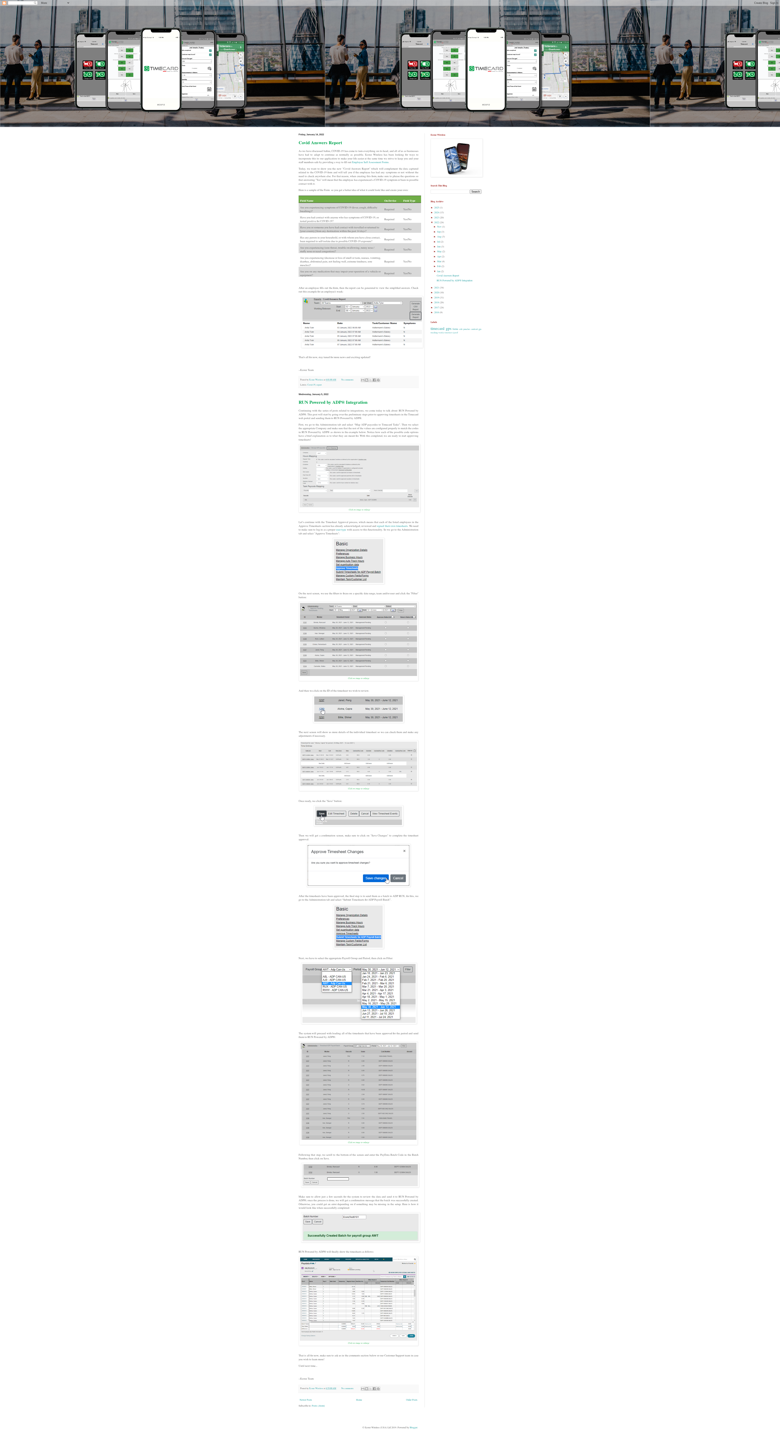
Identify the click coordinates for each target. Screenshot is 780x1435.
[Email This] (363, 380)
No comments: (347, 379)
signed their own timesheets (392, 526)
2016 (437, 312)
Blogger (413, 1427)
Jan (439, 271)
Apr (439, 256)
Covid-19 (311, 384)
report (319, 384)
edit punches (464, 329)
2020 (437, 292)
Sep (439, 231)
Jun (439, 246)
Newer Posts (306, 1399)
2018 (437, 302)
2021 (437, 287)
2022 (437, 222)
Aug (439, 236)
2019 (437, 297)
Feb (439, 266)
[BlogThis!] (367, 380)
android (474, 329)
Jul (439, 241)
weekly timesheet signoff (448, 332)
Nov (439, 226)
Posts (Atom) (318, 1405)
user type (341, 529)
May (439, 251)
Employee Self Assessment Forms (370, 162)
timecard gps (441, 328)
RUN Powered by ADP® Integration (333, 402)
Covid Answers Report (320, 142)
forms (455, 328)
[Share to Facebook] (374, 380)
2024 (437, 212)
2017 (437, 307)
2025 (437, 207)
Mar (439, 261)
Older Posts (411, 1399)
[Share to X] (370, 380)
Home (359, 1399)
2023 (437, 217)
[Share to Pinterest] (378, 380)
